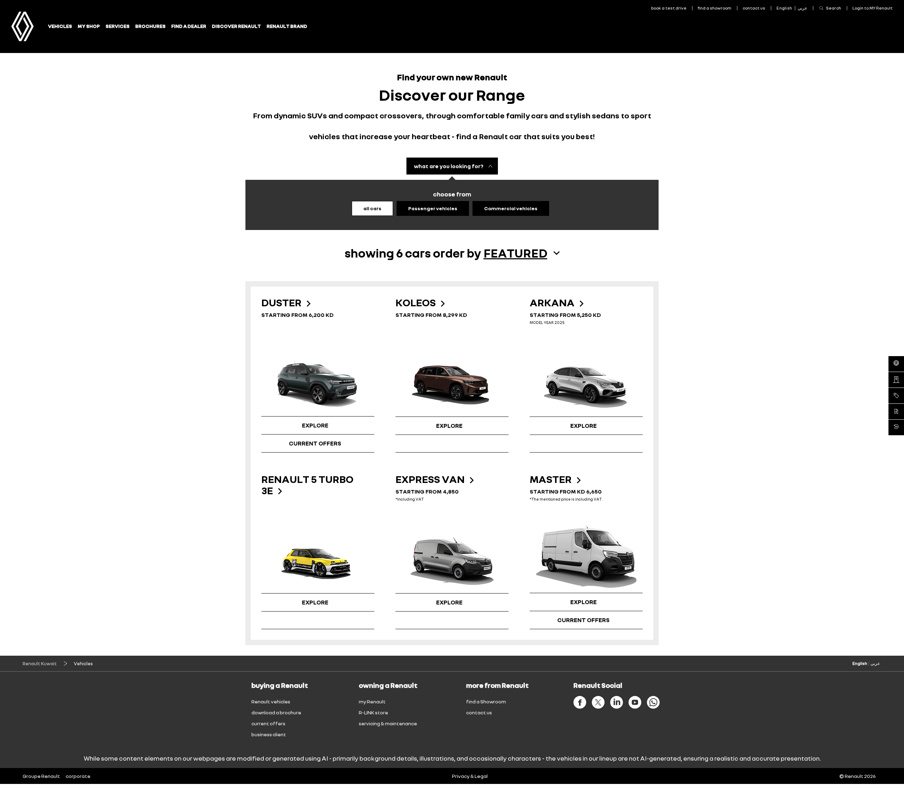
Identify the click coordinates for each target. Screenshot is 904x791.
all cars (372, 208)
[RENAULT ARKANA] (586, 381)
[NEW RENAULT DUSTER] (317, 381)
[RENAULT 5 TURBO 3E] (317, 558)
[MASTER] (586, 557)
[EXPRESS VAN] (452, 558)
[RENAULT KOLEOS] (452, 381)
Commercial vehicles (510, 208)
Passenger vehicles (432, 208)
